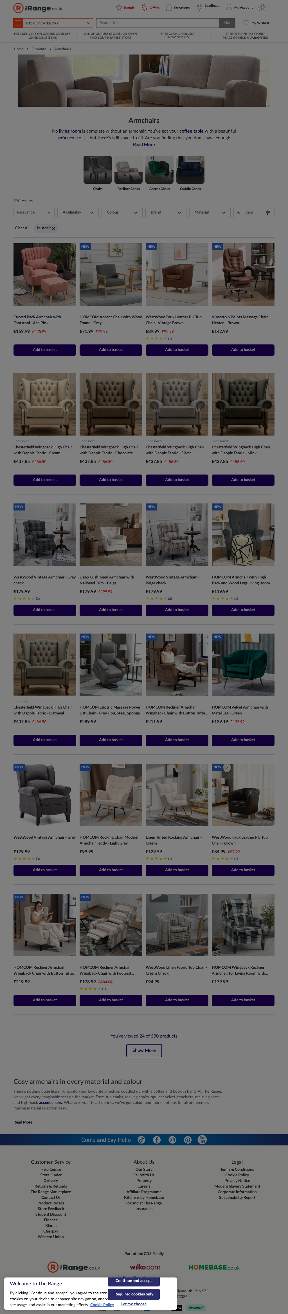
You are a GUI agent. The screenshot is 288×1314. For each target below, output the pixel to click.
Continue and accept (134, 1281)
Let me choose (134, 1304)
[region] (90, 1293)
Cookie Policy (102, 1305)
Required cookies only (133, 1294)
